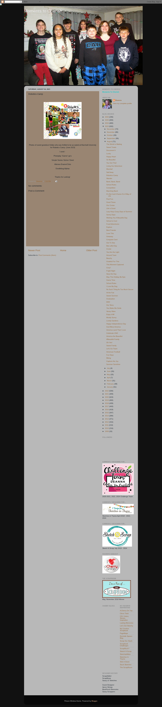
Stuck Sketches (125, 665)
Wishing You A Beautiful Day (116, 218)
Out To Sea (110, 243)
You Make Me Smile (113, 308)
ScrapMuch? (124, 648)
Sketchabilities (125, 654)
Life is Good (110, 208)
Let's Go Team (111, 349)
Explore (109, 227)
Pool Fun (109, 199)
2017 (107, 406)
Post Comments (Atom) (47, 255)
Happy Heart (111, 157)
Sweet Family (111, 346)
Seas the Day (111, 274)
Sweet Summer (112, 296)
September (111, 138)
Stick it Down (125, 662)
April (109, 377)
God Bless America (113, 327)
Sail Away (109, 172)
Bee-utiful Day (111, 246)
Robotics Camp (112, 175)
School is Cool (111, 221)
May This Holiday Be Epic (115, 277)
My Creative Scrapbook (124, 629)
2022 (107, 391)
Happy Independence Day (116, 324)
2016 (107, 409)
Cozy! (108, 268)
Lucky (108, 153)
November (111, 132)
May (109, 374)
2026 (107, 117)
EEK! (108, 302)
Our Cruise (110, 205)
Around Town (111, 255)
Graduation (110, 299)
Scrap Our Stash (126, 641)
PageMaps (124, 633)
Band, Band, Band (113, 182)
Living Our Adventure (114, 166)
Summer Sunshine (113, 364)
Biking (108, 358)
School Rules (111, 185)
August (110, 141)
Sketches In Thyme (124, 658)
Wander (109, 178)
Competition (110, 188)
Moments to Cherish (43, 11)
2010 (107, 428)
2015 (107, 413)
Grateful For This (112, 261)
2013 (107, 419)
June (109, 371)
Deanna (118, 100)
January (110, 387)
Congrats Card (111, 239)
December (111, 129)
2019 (107, 400)
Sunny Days (110, 215)
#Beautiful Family (112, 339)
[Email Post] (56, 181)
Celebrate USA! (112, 333)
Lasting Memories (126, 623)
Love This (110, 233)
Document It (111, 150)
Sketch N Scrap (126, 651)
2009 (107, 431)
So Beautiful (110, 160)
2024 (107, 123)
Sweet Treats (111, 147)
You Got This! (111, 163)
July (108, 368)
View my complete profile (122, 103)
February (110, 384)
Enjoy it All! (110, 314)
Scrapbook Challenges (124, 645)
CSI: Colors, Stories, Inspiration (124, 618)
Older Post (91, 250)
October (110, 135)
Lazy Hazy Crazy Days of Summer (119, 212)
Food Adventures (112, 224)
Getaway (109, 236)
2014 (107, 416)
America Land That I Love (116, 330)
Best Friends (111, 230)
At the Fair (110, 293)
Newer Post (34, 250)
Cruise (108, 249)
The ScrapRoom (126, 667)
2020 (107, 397)
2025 (107, 120)
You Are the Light (112, 252)
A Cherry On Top (126, 611)
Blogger (94, 701)
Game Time (110, 280)
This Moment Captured (115, 264)
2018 (107, 403)
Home (63, 250)
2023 (107, 126)
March (109, 381)
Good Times (111, 202)
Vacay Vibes (111, 311)
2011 (107, 425)
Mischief (109, 169)
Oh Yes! (109, 342)
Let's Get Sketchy (126, 626)
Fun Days (110, 355)
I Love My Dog (111, 286)
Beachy (109, 258)
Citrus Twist (124, 613)
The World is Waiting (114, 144)
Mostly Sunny (111, 317)
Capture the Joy (112, 361)
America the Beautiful (114, 336)
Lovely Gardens (112, 321)
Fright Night (110, 271)
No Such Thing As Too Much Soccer (119, 289)
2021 (107, 394)
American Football (113, 352)
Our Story (110, 305)
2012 (107, 422)
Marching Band (112, 191)
